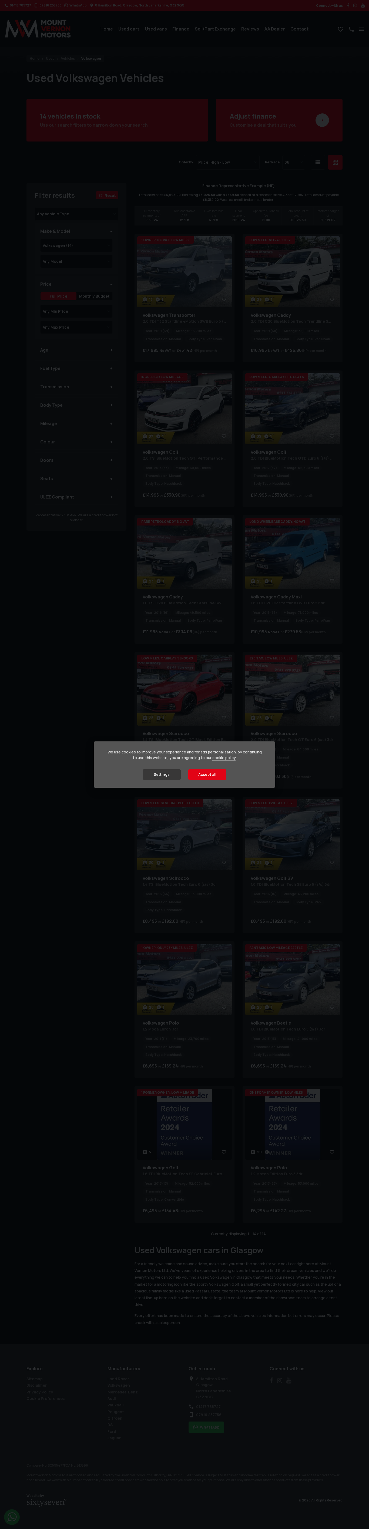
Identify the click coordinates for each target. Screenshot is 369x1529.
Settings (162, 774)
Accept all (207, 774)
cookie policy (224, 757)
